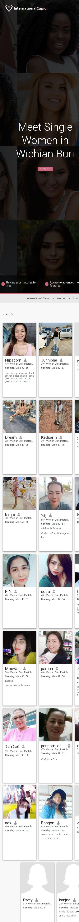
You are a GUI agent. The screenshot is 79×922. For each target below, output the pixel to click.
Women (61, 298)
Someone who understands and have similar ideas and (55, 834)
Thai (75, 298)
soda (45, 591)
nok (8, 823)
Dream (11, 437)
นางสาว (9, 681)
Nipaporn (13, 360)
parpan (47, 668)
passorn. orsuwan (53, 746)
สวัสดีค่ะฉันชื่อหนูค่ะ (51, 528)
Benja (10, 514)
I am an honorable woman (18, 685)
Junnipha (49, 360)
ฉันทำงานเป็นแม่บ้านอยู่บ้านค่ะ (55, 535)
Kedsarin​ (49, 437)
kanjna (64, 900)
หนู (43, 515)
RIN (8, 591)
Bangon (47, 823)
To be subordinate (50, 838)
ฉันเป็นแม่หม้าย (49, 759)
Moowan (13, 668)
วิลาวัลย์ (12, 746)
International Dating (38, 298)
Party (28, 900)
